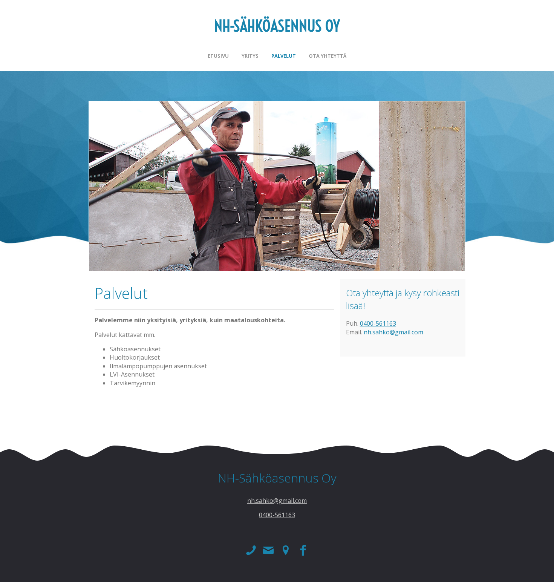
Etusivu (218, 55)
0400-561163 (378, 323)
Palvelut (283, 55)
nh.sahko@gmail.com (393, 332)
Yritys (250, 55)
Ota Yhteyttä (327, 55)
